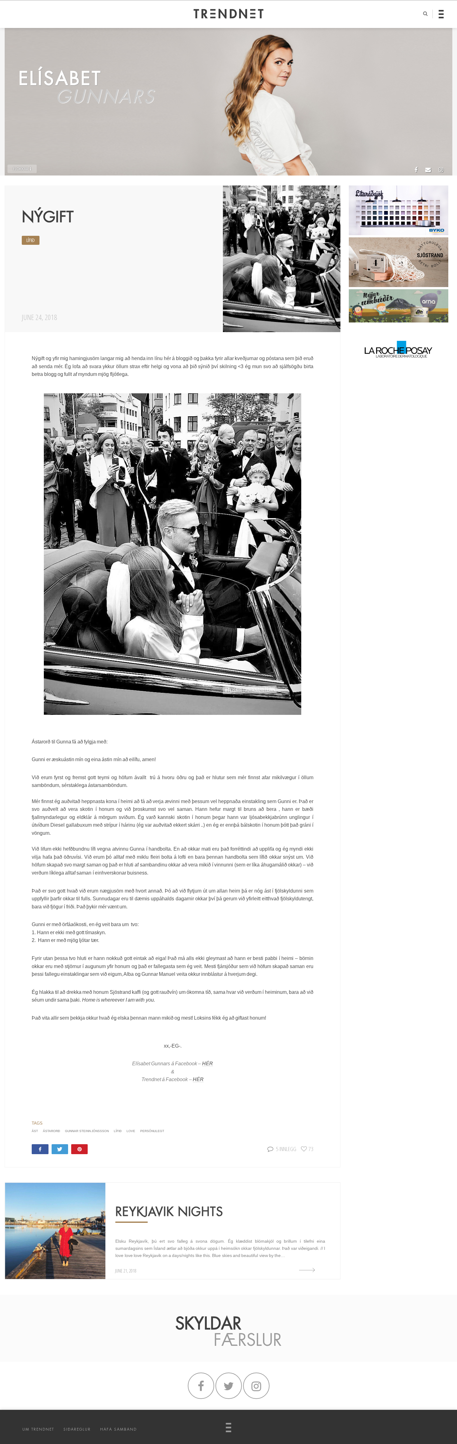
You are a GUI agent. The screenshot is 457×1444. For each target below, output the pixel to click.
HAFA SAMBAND (118, 1429)
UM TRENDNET (38, 1429)
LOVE (131, 1131)
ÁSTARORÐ (51, 1131)
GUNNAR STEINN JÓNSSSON (87, 1131)
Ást (35, 1131)
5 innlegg (286, 1149)
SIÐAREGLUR (77, 1429)
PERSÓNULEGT (152, 1131)
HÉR (207, 1063)
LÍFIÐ (30, 240)
